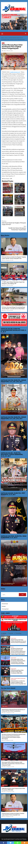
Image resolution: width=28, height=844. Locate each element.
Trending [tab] (18, 633)
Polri (3, 43)
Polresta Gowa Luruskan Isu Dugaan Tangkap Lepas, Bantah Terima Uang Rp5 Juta (18, 682)
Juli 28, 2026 (10, 310)
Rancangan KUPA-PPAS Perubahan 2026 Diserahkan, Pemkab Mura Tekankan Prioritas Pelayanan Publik (13, 764)
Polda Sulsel (17, 252)
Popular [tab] (10, 633)
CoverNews (17, 839)
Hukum (3, 252)
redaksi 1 (4, 50)
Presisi (3, 253)
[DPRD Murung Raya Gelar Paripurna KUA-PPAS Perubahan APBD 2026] (5, 670)
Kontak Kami (5, 603)
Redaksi (4, 606)
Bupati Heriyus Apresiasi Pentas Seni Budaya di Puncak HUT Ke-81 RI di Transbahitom (18, 641)
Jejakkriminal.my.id (15, 72)
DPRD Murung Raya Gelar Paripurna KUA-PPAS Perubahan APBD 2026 (17, 672)
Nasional (11, 252)
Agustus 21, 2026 (11, 766)
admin (4, 740)
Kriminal (7, 252)
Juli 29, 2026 (10, 285)
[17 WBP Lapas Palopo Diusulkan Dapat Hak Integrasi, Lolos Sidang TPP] (14, 271)
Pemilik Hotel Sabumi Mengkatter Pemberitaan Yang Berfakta (17, 228)
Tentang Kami (5, 609)
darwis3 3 (5, 285)
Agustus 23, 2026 (11, 712)
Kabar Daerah (8, 277)
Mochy (4, 260)
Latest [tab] (4, 633)
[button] (2, 33)
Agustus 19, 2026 (10, 260)
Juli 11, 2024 (10, 50)
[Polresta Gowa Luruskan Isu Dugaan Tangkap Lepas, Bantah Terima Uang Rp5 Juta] (14, 246)
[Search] (26, 33)
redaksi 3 (4, 712)
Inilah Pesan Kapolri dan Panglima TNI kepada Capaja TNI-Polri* (14, 222)
